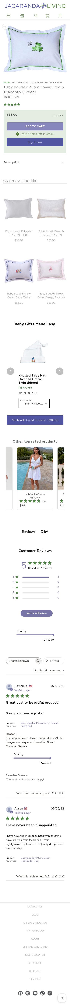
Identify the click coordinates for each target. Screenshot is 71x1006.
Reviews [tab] (28, 531)
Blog (35, 914)
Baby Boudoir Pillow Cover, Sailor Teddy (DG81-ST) (19, 297)
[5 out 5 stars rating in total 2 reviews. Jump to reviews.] (12, 104)
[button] (9, 16)
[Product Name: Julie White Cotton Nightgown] (35, 478)
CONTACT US (35, 906)
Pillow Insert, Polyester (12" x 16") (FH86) (18, 233)
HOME (7, 82)
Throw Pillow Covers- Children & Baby (40, 82)
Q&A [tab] (44, 531)
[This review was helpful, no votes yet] (53, 793)
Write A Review (37, 613)
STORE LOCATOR (35, 954)
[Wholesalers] (22, 16)
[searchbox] (20, 661)
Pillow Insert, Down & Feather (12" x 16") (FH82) (51, 235)
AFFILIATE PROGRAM (35, 922)
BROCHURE (35, 963)
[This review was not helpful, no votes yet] (60, 793)
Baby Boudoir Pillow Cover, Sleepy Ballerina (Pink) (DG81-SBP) (51, 297)
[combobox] (49, 670)
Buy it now (35, 142)
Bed (14, 82)
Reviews (35, 979)
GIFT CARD (35, 971)
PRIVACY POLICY (35, 930)
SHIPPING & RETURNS (35, 946)
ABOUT (35, 938)
